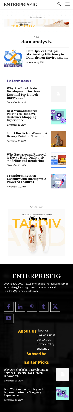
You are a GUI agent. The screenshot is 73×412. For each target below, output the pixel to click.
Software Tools (12, 66)
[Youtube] (8, 318)
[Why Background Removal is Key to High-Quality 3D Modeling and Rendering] (58, 160)
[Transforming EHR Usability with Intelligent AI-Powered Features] (58, 181)
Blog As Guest (46, 335)
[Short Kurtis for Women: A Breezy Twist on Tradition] (58, 139)
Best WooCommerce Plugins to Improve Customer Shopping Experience (22, 115)
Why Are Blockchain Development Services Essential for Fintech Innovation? (23, 93)
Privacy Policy (45, 344)
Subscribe (43, 348)
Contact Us (44, 339)
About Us (43, 330)
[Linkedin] (20, 307)
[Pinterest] (32, 307)
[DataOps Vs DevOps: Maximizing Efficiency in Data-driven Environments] (13, 57)
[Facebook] (8, 307)
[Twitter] (55, 307)
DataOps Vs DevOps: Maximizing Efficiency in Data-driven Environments (47, 54)
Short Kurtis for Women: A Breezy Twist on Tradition (27, 135)
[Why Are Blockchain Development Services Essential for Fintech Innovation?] (58, 94)
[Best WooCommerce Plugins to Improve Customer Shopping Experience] (58, 116)
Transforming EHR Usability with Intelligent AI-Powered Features (28, 179)
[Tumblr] (43, 307)
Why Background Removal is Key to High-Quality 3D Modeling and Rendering (26, 158)
